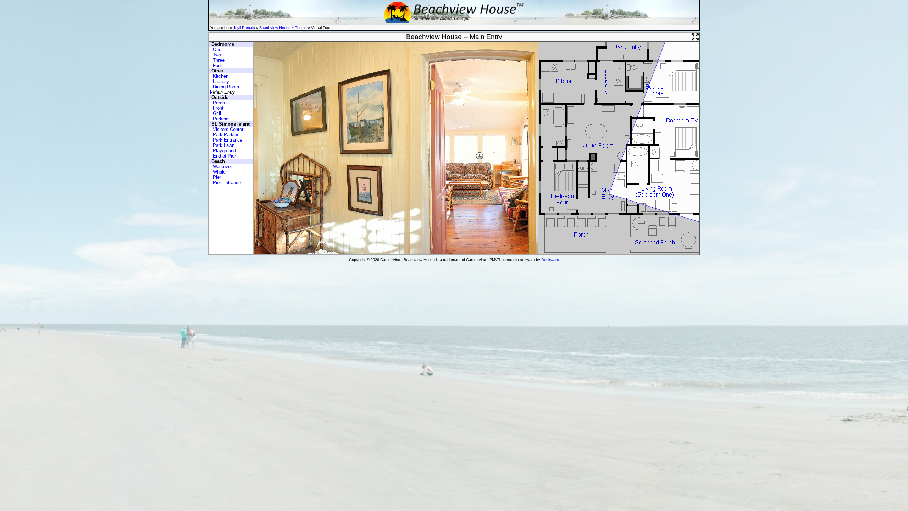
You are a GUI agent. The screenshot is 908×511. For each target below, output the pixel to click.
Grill (217, 113)
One (217, 49)
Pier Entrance (227, 182)
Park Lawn (223, 145)
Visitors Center (228, 129)
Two (217, 54)
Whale (219, 172)
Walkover (222, 166)
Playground (224, 150)
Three (219, 60)
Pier (217, 177)
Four (217, 65)
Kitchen (220, 76)
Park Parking (226, 134)
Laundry (221, 81)
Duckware (550, 260)
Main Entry (224, 92)
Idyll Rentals (244, 28)
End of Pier (224, 156)
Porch (219, 102)
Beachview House (274, 28)
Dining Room (226, 86)
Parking (220, 118)
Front (218, 108)
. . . (211, 265)
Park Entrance (227, 140)
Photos (301, 28)
